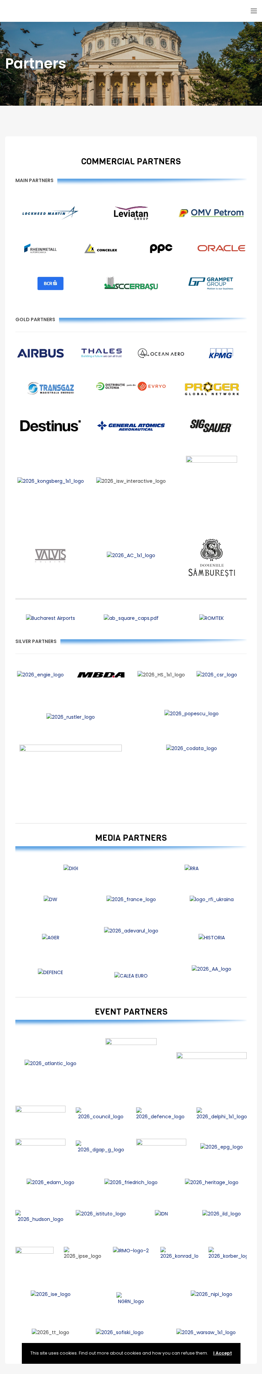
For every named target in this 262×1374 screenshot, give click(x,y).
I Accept (222, 1353)
